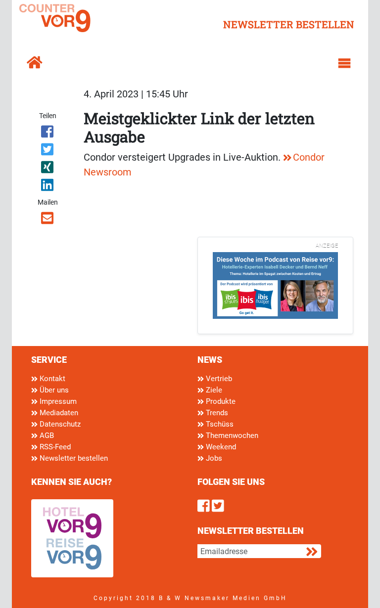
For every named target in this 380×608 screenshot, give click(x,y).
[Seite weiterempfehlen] (48, 220)
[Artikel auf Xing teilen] (48, 169)
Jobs (213, 458)
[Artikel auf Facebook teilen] (48, 133)
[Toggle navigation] (344, 63)
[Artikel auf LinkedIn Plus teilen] (48, 187)
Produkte (220, 401)
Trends (216, 412)
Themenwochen (231, 435)
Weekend (220, 446)
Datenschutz (59, 424)
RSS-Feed (54, 446)
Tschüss (219, 424)
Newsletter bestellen (73, 458)
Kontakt (51, 378)
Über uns (53, 390)
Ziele (213, 390)
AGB (46, 435)
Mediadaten (58, 412)
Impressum (57, 401)
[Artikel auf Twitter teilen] (48, 151)
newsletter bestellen (288, 24)
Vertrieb (218, 378)
